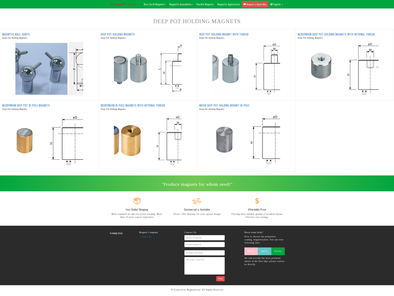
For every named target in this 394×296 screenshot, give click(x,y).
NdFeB (251, 251)
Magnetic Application (228, 4)
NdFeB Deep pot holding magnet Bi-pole (224, 105)
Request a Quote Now (256, 4)
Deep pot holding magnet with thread (224, 34)
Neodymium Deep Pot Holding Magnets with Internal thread (336, 34)
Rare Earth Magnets (154, 4)
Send (220, 279)
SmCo (264, 251)
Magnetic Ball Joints (16, 34)
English (277, 4)
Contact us (145, 236)
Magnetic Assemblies (180, 4)
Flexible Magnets (205, 4)
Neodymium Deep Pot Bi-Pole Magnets (26, 105)
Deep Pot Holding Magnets (118, 34)
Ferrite (277, 251)
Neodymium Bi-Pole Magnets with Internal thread (133, 105)
